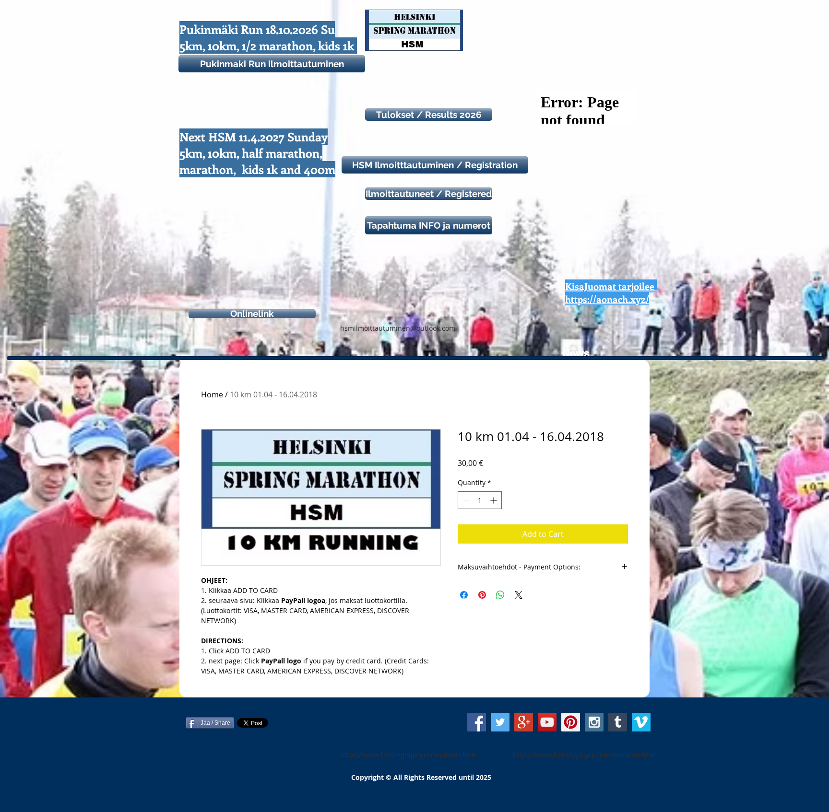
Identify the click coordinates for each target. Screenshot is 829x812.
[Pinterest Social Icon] (570, 722)
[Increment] (494, 500)
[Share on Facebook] (464, 595)
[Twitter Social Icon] (500, 722)
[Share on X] (518, 595)
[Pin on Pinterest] (482, 595)
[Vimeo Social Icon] (641, 722)
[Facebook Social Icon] (476, 722)
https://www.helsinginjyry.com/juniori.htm (407, 754)
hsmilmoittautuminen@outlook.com (397, 328)
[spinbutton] (479, 500)
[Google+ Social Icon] (523, 722)
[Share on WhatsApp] (500, 595)
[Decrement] (465, 500)
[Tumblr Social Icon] (617, 722)
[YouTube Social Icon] (547, 722)
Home (212, 394)
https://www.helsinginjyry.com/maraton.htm (583, 754)
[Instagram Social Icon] (594, 722)
